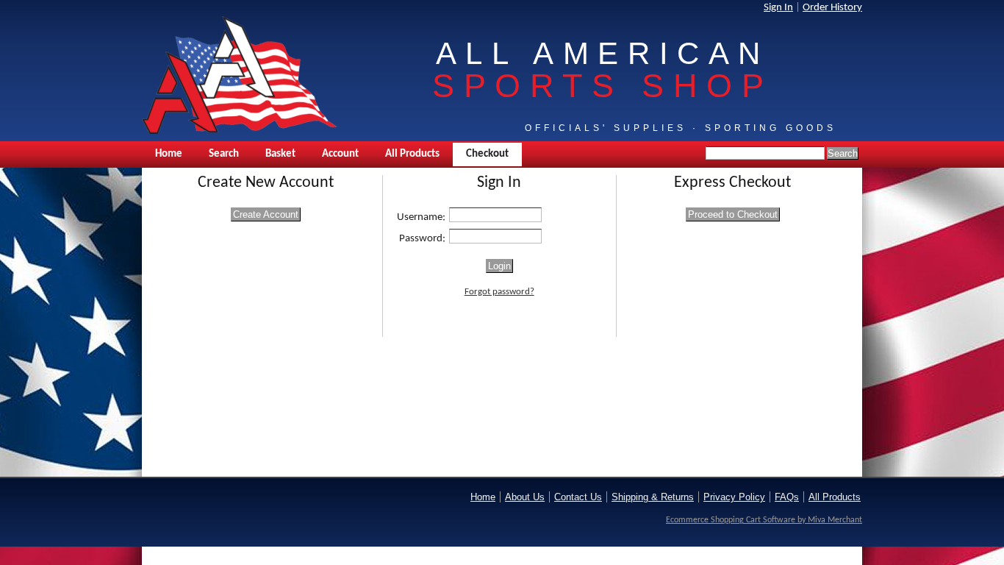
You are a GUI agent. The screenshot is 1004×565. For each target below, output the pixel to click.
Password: (422, 238)
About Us (525, 496)
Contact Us (578, 496)
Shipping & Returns (653, 496)
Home (168, 154)
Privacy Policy (734, 496)
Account (340, 154)
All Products (412, 154)
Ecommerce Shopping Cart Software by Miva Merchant (764, 520)
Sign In (778, 7)
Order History (832, 7)
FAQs (787, 496)
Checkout (487, 154)
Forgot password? (499, 291)
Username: (421, 217)
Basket (280, 154)
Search (224, 154)
